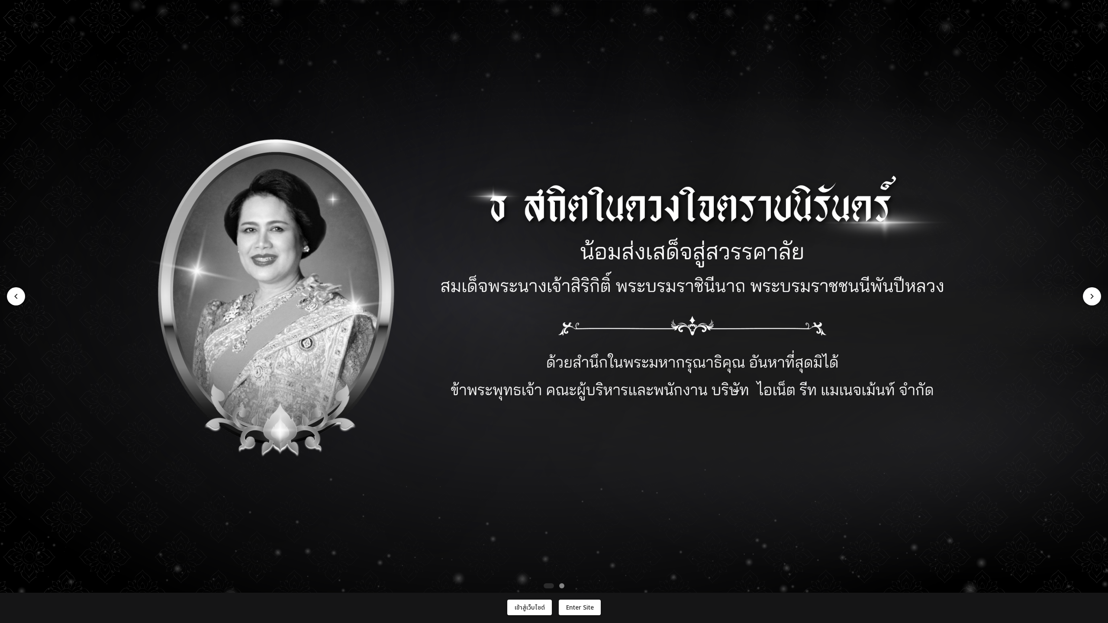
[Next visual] (1092, 296)
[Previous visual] (16, 296)
